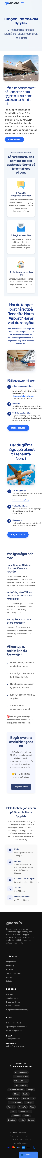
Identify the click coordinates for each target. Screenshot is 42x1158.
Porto (22, 1120)
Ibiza (13, 1111)
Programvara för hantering (17, 1010)
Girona (26, 1116)
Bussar (9, 977)
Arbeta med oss (12, 998)
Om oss (9, 994)
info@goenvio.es (13, 1039)
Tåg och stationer (13, 973)
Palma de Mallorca (16, 1089)
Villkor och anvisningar (20, 1139)
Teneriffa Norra (15, 1103)
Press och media (13, 1006)
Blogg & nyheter (13, 1002)
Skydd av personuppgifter (20, 1136)
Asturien (11, 1107)
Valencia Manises (21, 1081)
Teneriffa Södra (28, 1098)
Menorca (16, 1116)
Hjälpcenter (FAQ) (13, 1023)
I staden (9, 981)
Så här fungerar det (14, 1031)
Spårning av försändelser (16, 1027)
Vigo (32, 1107)
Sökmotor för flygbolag (20, 500)
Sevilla (25, 1094)
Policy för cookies (21, 1143)
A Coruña (22, 1107)
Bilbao (16, 1094)
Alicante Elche (21, 1085)
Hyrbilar (9, 969)
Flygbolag (10, 966)
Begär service (14, 139)
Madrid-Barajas (21, 1072)
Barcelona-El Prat (21, 1076)
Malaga (30, 1089)
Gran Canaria (13, 1098)
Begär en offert (21, 787)
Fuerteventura (25, 1111)
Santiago (29, 1103)
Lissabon (11, 1120)
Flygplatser (11, 962)
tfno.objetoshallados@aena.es (23, 396)
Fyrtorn (31, 1120)
